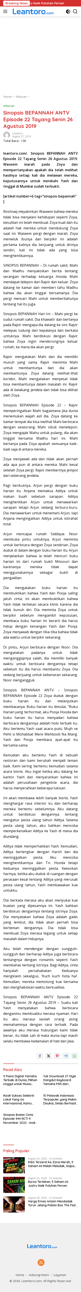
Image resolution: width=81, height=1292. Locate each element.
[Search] (75, 11)
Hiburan (8, 106)
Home (20, 1275)
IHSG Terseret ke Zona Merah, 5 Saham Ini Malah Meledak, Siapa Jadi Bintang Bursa (51, 1164)
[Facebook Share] (40, 1056)
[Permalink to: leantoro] (6, 135)
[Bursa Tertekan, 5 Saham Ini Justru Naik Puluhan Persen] (14, 1185)
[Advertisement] (40, 53)
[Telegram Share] (66, 1056)
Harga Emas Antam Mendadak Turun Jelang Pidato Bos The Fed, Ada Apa (52, 1203)
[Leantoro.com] (32, 11)
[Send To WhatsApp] (74, 1056)
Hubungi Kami (39, 1275)
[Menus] (6, 11)
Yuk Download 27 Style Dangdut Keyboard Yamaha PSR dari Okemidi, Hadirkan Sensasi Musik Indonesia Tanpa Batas (60, 1080)
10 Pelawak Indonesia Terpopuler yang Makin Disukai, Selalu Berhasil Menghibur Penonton (59, 1099)
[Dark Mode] (68, 11)
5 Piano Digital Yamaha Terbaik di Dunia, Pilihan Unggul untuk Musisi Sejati (20, 1080)
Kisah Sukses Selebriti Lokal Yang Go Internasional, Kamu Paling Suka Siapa (18, 1099)
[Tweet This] (48, 1056)
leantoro (17, 133)
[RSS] (41, 1263)
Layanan (60, 1275)
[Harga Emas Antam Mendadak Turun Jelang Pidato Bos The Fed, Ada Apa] (14, 1204)
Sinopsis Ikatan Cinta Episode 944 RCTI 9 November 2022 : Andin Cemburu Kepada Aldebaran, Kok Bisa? (20, 1119)
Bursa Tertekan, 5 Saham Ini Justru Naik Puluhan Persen (48, 1184)
